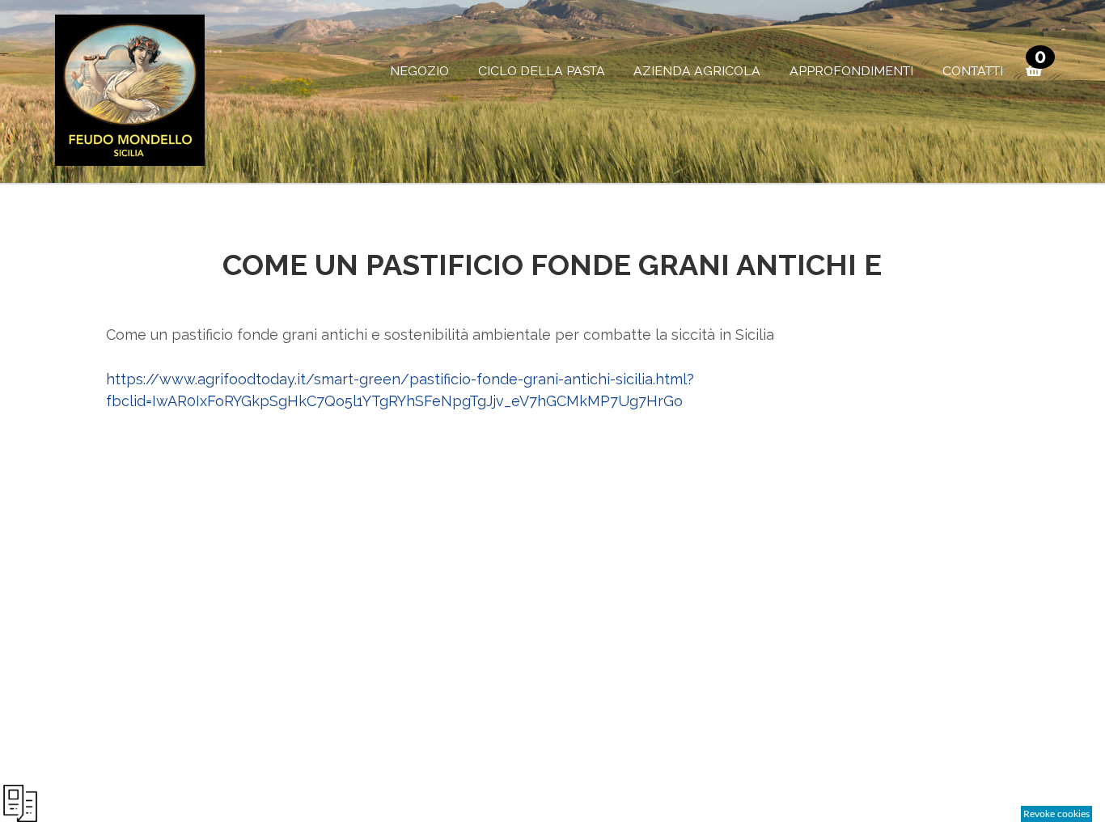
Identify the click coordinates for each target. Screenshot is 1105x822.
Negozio (419, 70)
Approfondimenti (851, 70)
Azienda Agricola (696, 70)
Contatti (972, 70)
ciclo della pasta (541, 70)
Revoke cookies (1056, 814)
